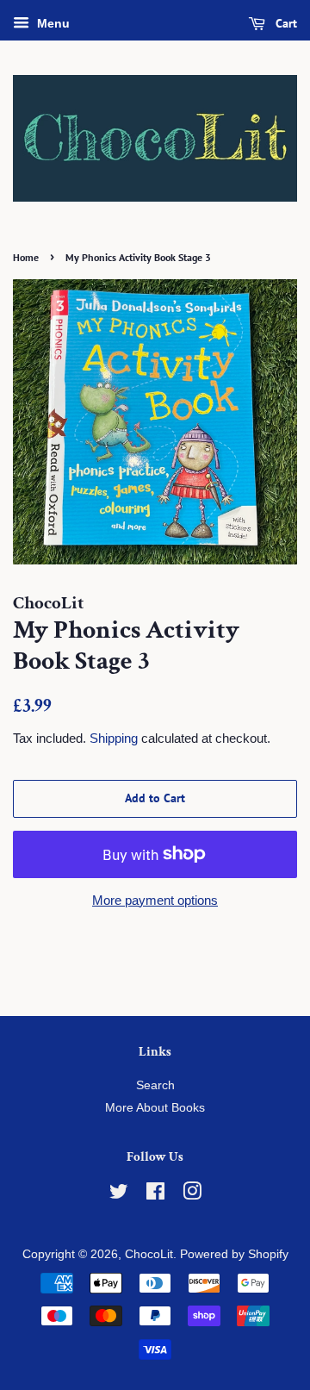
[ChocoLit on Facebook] (155, 1194)
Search (155, 1085)
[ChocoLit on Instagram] (192, 1194)
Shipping (114, 738)
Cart (284, 23)
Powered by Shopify (234, 1254)
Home (26, 257)
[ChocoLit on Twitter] (118, 1194)
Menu (52, 23)
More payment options (155, 900)
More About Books (155, 1107)
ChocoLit (149, 1254)
